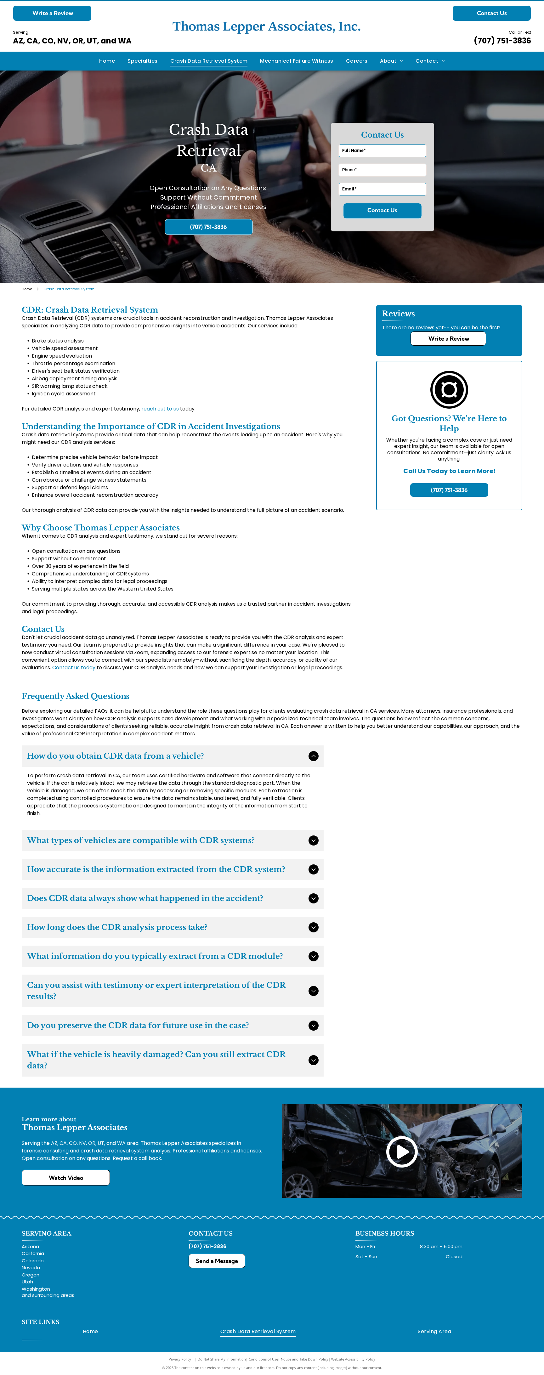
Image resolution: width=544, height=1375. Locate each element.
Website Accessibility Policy (353, 1359)
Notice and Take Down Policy (304, 1359)
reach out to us (160, 408)
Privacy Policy (180, 1359)
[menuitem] (107, 61)
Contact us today (73, 667)
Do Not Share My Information (222, 1359)
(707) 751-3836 (502, 41)
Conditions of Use (263, 1359)
